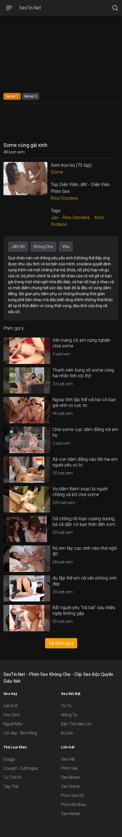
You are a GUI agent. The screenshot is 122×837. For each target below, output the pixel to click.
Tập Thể (10, 786)
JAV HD (18, 246)
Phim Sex (69, 768)
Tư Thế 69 (12, 777)
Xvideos (59, 224)
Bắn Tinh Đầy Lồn (76, 724)
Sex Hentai (70, 813)
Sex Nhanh (70, 777)
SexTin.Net (30, 8)
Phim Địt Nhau (73, 804)
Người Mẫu (13, 724)
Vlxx (66, 246)
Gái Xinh (10, 705)
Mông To (69, 715)
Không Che (43, 246)
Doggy (9, 759)
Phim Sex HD (72, 795)
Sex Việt (68, 759)
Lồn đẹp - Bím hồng (20, 733)
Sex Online (70, 786)
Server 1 (12, 96)
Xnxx (99, 217)
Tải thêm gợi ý (61, 643)
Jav (54, 217)
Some (57, 172)
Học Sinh (11, 715)
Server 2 (30, 96)
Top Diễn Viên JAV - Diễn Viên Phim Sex (80, 188)
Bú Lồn (67, 733)
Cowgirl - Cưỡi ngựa (20, 768)
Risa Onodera (64, 198)
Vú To (66, 705)
